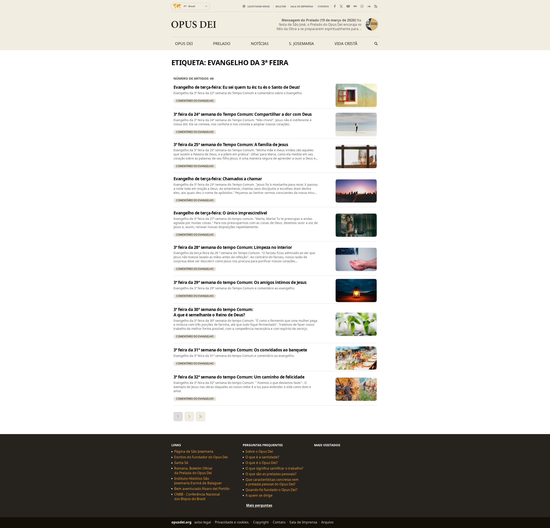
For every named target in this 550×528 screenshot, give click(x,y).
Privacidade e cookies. (232, 522)
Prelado (221, 43)
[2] (189, 416)
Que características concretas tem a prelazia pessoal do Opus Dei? (272, 481)
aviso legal (202, 522)
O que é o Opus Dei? (262, 462)
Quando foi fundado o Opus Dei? (271, 489)
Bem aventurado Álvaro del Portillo (202, 488)
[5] (200, 416)
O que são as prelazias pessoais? (271, 474)
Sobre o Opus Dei (259, 451)
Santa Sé (181, 462)
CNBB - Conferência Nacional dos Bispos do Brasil (197, 496)
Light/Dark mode (258, 6)
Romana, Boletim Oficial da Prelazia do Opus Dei (193, 470)
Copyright (261, 522)
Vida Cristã (346, 43)
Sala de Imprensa (301, 6)
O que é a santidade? (262, 457)
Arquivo (327, 522)
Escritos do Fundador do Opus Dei (201, 457)
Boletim (281, 6)
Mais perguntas (259, 505)
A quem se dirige (259, 495)
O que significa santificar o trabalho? (274, 468)
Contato (323, 6)
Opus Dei (184, 43)
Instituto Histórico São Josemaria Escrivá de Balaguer (198, 480)
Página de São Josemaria (193, 451)
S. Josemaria (301, 43)
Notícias (260, 43)
